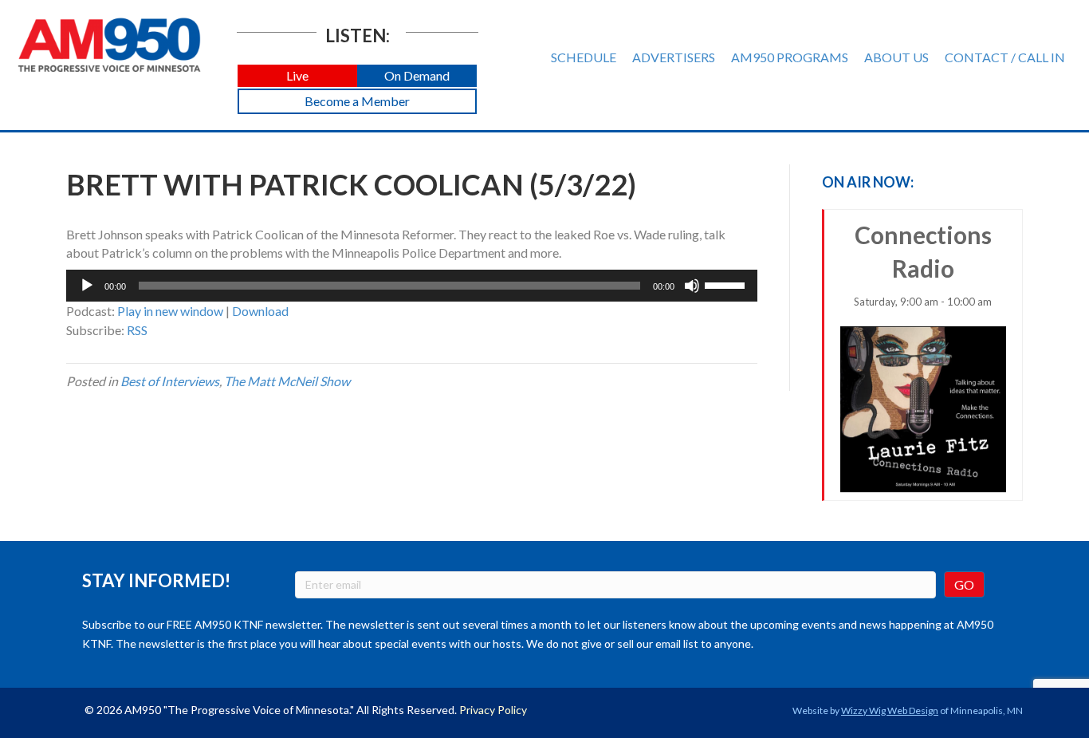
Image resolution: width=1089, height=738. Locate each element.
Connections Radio (923, 264)
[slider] (727, 284)
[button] (297, 76)
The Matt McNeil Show (287, 381)
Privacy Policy (493, 709)
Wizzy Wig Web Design (889, 710)
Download (260, 310)
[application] (411, 286)
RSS (137, 329)
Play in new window (170, 310)
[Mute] (692, 286)
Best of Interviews (169, 381)
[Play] (87, 286)
